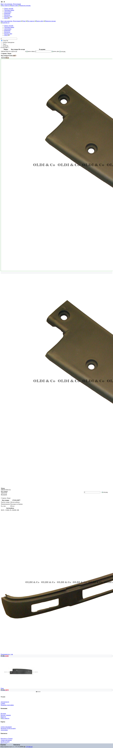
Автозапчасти (5, 702)
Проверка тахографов (7, 705)
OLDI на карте (5, 741)
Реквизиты (4, 743)
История (3, 713)
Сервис (3, 703)
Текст (4, 44)
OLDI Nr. (5, 46)
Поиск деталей (8, 8)
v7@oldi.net (29, 746)
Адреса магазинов (6, 727)
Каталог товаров (6, 715)
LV (7, 18)
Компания (7, 13)
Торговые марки (9, 10)
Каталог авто (8, 16)
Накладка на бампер (16, 47)
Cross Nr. (5, 40)
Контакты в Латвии (7, 738)
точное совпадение (8, 42)
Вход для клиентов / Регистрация (11, 4)
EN (5, 18)
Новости (3, 716)
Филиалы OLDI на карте (8, 728)
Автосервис (7, 11)
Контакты (7, 15)
